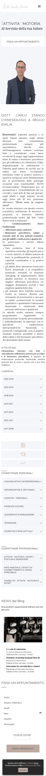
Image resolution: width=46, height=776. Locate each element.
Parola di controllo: (22, 735)
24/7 (23, 463)
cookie (30, 763)
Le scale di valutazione (16, 649)
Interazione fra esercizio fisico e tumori (23, 666)
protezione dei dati (31, 765)
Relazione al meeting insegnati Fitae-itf (23, 658)
